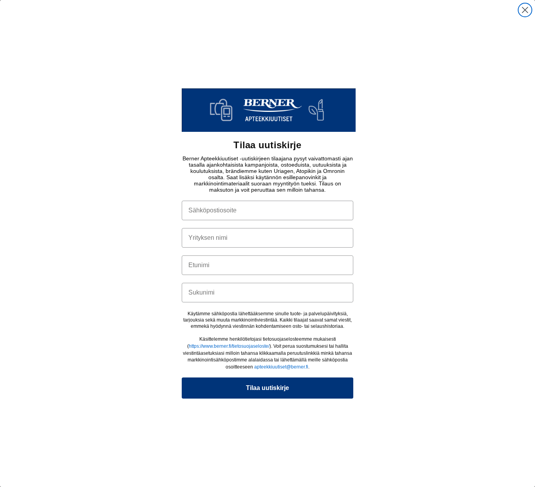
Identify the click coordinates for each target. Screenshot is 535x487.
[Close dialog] (525, 10)
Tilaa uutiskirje (267, 388)
